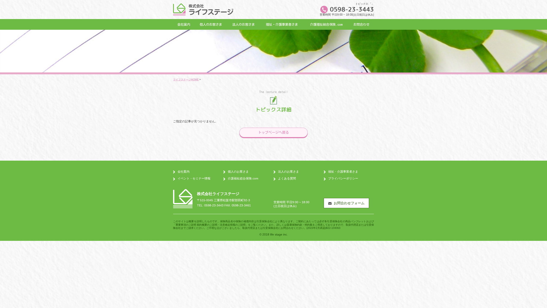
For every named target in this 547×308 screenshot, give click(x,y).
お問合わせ (361, 24)
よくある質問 (287, 178)
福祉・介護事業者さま (282, 24)
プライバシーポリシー (343, 178)
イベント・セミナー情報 (194, 178)
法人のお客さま (243, 24)
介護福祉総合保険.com (326, 24)
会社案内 (183, 24)
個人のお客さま (211, 24)
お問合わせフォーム (349, 203)
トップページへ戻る (273, 132)
